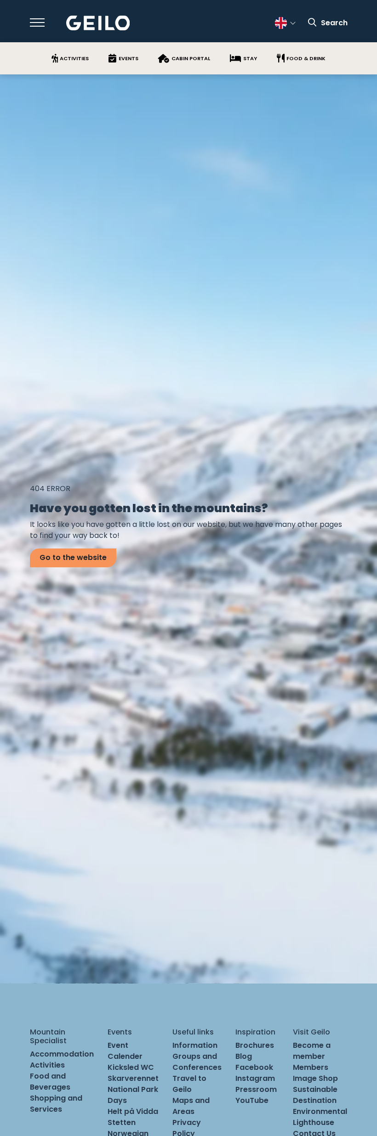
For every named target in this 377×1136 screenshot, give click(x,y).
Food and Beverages (50, 1081)
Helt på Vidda (133, 1111)
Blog (243, 1056)
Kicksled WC (131, 1067)
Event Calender (125, 1051)
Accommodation (62, 1054)
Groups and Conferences (197, 1062)
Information (194, 1045)
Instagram (255, 1078)
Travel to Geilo (189, 1084)
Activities (47, 1065)
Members (310, 1067)
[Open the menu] (37, 22)
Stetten (122, 1122)
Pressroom (256, 1089)
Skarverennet (133, 1078)
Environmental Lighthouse (320, 1117)
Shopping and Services (56, 1103)
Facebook (254, 1067)
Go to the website (73, 557)
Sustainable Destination (315, 1095)
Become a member (312, 1051)
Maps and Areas (191, 1106)
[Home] (98, 23)
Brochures (254, 1045)
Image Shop (315, 1078)
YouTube (251, 1100)
